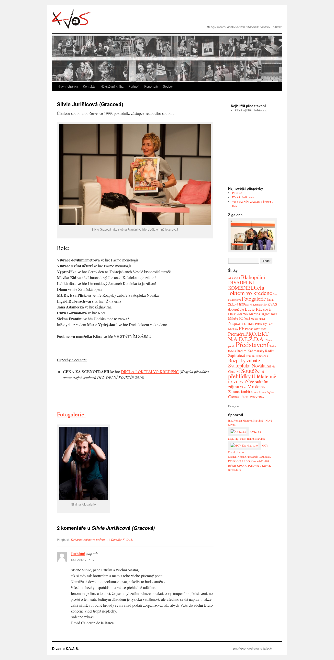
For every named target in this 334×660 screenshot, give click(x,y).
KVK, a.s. (255, 432)
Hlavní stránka (67, 86)
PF (241, 328)
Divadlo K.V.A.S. (71, 19)
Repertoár (151, 86)
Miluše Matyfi (258, 318)
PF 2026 (237, 193)
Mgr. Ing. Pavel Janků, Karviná (246, 438)
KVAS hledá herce (243, 197)
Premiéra (236, 334)
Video (243, 387)
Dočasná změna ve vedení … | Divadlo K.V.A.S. (102, 539)
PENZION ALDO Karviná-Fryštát (248, 461)
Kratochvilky (260, 304)
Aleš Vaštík (234, 278)
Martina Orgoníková (263, 313)
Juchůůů (78, 553)
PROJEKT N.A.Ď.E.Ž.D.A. (248, 336)
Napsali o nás (241, 323)
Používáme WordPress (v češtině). (252, 648)
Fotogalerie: (71, 414)
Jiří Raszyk (245, 304)
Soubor (168, 86)
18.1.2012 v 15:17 (83, 559)
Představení (252, 344)
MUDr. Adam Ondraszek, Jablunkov (249, 457)
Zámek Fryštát (266, 392)
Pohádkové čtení (256, 328)
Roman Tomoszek (257, 356)
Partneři (133, 86)
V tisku (254, 386)
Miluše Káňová (239, 318)
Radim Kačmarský (250, 350)
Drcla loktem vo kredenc (250, 290)
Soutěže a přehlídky (246, 373)
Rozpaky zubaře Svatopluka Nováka (247, 363)
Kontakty (89, 86)
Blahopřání (253, 277)
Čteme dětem (238, 396)
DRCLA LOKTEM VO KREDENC (150, 371)
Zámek (254, 392)
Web (263, 387)
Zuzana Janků (239, 391)
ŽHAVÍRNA (257, 397)
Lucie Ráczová (258, 309)
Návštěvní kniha (111, 86)
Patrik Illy (261, 324)
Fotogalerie (254, 298)
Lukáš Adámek (238, 313)
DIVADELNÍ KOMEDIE (241, 285)
